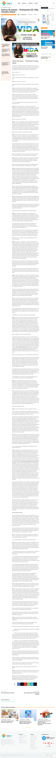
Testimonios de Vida (7, 7)
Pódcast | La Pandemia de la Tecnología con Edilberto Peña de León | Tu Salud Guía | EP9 (6, 63)
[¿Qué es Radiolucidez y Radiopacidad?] (48, 34)
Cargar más (48, 60)
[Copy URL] (35, 684)
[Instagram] (49, 755)
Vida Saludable (13, 14)
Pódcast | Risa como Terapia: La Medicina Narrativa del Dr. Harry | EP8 (5, 73)
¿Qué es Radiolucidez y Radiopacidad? (46, 38)
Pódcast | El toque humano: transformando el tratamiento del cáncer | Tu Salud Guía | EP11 (6, 50)
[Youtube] (47, 755)
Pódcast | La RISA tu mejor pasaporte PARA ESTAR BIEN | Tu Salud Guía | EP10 (6, 55)
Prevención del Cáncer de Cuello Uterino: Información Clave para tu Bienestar (44, 722)
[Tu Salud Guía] (18, 14)
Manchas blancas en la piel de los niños (45, 58)
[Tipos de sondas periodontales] (48, 44)
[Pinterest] (25, 684)
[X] (22, 684)
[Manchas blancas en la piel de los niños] (48, 54)
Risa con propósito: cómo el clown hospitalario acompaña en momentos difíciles (6, 45)
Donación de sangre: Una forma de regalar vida (7, 721)
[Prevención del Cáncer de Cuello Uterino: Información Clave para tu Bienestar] (46, 715)
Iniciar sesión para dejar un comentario (8, 701)
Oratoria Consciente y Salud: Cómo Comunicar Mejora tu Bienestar (25, 722)
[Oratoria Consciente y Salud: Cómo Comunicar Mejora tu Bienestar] (28, 715)
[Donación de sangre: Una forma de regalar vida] (9, 715)
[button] (53, 3)
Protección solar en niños (7, 692)
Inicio (2, 7)
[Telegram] (32, 684)
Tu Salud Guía (23, 14)
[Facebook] (18, 684)
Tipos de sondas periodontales (44, 48)
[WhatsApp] (28, 684)
